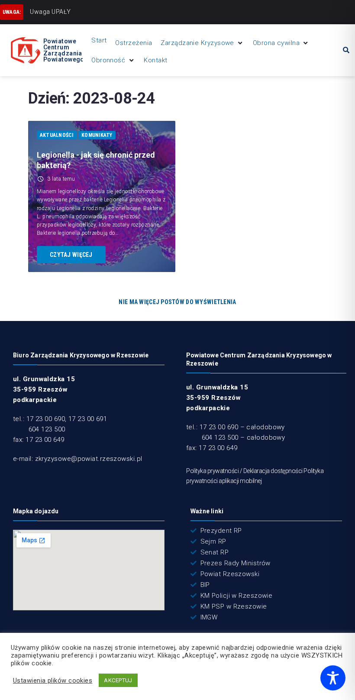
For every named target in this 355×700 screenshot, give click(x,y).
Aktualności (57, 135)
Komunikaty (96, 135)
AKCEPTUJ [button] (118, 680)
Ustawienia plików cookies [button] (52, 680)
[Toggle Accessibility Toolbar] (333, 677)
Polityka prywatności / (214, 470)
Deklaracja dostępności (273, 470)
